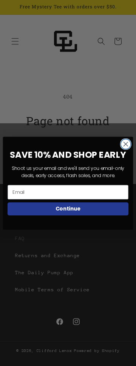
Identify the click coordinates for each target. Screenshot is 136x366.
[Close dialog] (126, 144)
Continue (68, 208)
